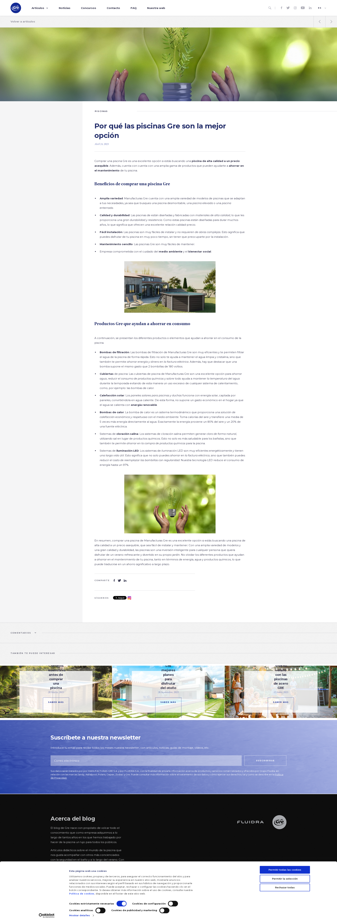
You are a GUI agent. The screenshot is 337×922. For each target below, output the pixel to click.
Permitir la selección (285, 878)
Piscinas (101, 111)
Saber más (56, 702)
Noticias (64, 8)
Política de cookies (81, 893)
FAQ (134, 8)
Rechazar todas (285, 887)
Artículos (38, 8)
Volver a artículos (23, 21)
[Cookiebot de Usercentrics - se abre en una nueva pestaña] (46, 915)
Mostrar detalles (79, 915)
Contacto (113, 8)
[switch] (173, 904)
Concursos (88, 8)
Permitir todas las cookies (285, 869)
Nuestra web (156, 8)
